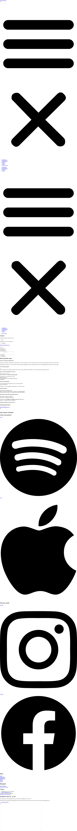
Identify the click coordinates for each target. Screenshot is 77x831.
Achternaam (2, 349)
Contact (3, 164)
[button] (38, 81)
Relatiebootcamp (5, 160)
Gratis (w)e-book (5, 165)
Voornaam (2, 348)
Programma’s (4, 159)
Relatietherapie (4, 161)
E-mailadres (2, 350)
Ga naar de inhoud (3, 0)
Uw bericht (2, 354)
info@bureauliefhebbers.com (5, 345)
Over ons (3, 163)
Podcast (3, 162)
